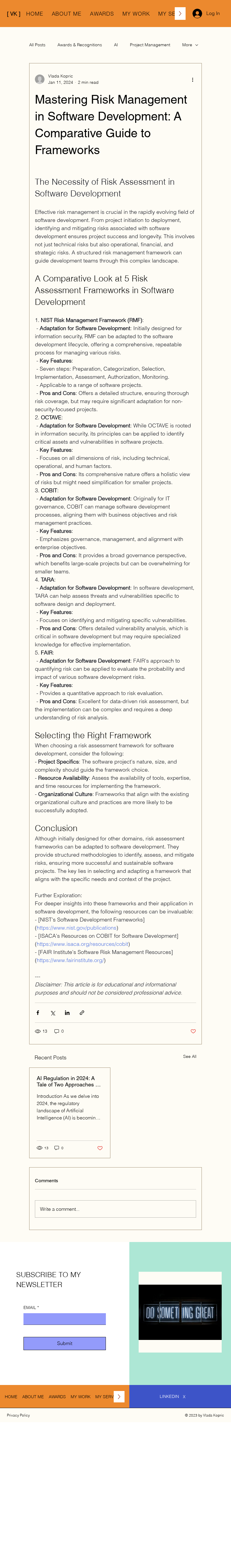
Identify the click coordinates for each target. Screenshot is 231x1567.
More (187, 44)
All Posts (37, 44)
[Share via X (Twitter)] (52, 1013)
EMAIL (31, 1307)
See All (189, 1056)
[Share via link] (82, 1013)
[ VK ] (13, 13)
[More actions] (192, 79)
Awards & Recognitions (79, 44)
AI (116, 44)
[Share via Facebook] (38, 1013)
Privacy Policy (18, 1415)
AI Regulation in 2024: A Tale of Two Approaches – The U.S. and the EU (67, 1081)
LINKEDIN (169, 1396)
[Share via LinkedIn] (67, 1013)
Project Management (150, 44)
